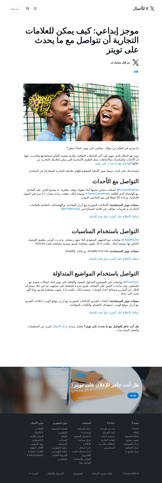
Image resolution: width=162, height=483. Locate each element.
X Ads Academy (35, 455)
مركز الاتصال (60, 326)
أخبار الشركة (109, 432)
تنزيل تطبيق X (132, 451)
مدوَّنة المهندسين (59, 451)
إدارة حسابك (85, 447)
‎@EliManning (71, 208)
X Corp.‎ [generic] (111, 423)
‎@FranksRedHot (128, 189)
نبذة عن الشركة (107, 428)
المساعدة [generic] (86, 423)
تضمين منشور (132, 440)
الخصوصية (78, 473)
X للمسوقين (37, 440)
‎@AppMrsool (130, 239)
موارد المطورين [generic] (60, 423)
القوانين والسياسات (82, 459)
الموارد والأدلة (36, 436)
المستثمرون (109, 447)
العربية (34, 473)
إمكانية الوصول (132, 436)
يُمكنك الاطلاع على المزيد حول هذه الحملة (114, 216)
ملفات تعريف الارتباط (102, 473)
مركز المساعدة (84, 428)
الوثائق (64, 436)
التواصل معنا (85, 463)
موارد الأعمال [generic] (37, 423)
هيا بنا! (133, 395)
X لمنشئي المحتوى (82, 436)
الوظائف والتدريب (106, 444)
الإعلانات (39, 428)
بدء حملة (15, 9)
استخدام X (86, 432)
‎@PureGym (131, 282)
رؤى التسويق (37, 444)
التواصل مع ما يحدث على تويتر (113, 163)
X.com (135, 428)
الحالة (136, 432)
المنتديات (63, 440)
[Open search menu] (27, 9)
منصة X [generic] (135, 423)
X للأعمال (38, 432)
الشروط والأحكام (55, 473)
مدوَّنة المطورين (59, 447)
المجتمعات (62, 444)
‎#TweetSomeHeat (98, 193)
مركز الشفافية (132, 447)
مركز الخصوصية (131, 444)
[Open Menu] (35, 8)
